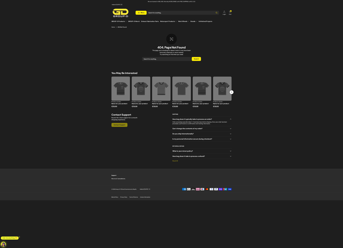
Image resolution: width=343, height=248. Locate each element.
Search (196, 59)
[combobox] (183, 13)
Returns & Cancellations (118, 178)
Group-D (117, 189)
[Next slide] (232, 92)
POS (121, 189)
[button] (224, 12)
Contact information (145, 197)
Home (113, 27)
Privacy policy (123, 197)
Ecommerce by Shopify (130, 189)
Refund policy (114, 197)
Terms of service (133, 197)
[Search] (216, 13)
